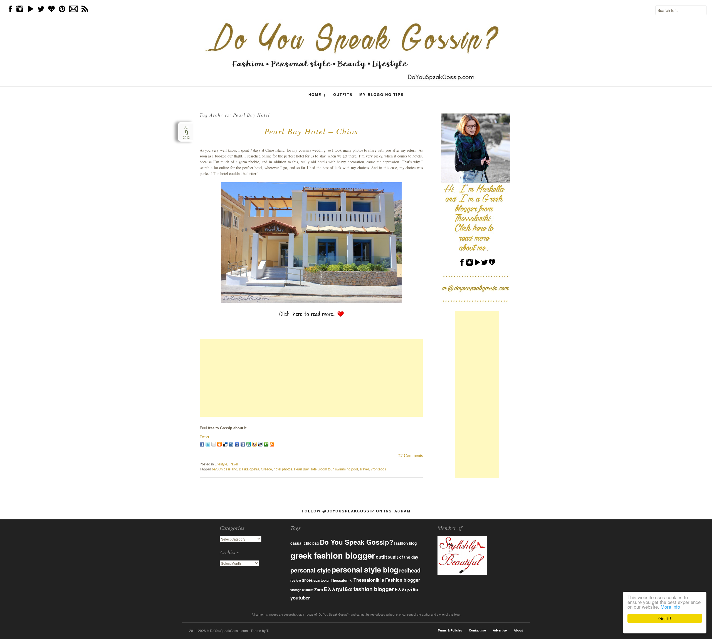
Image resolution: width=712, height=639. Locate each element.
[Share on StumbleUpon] (248, 444)
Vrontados (378, 469)
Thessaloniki (342, 580)
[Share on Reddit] (260, 444)
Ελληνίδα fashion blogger (359, 589)
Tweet (204, 436)
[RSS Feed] (272, 444)
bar (214, 469)
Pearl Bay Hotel (306, 469)
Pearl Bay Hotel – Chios (311, 131)
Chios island (227, 469)
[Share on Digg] (231, 444)
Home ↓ (317, 95)
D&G (315, 543)
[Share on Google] (237, 444)
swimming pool (346, 469)
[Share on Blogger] (219, 444)
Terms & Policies (450, 630)
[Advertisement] (311, 378)
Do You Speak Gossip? (356, 542)
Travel (233, 464)
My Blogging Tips (381, 94)
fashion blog (405, 543)
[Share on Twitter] (208, 444)
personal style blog (365, 569)
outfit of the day (403, 557)
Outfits (343, 94)
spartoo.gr (321, 580)
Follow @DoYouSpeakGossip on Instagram (356, 511)
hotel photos (283, 469)
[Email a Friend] (213, 444)
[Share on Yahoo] (254, 444)
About (518, 630)
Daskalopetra (249, 469)
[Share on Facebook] (202, 444)
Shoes (307, 580)
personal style (310, 570)
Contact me (477, 630)
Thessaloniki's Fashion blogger (386, 580)
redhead (410, 570)
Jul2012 (186, 132)
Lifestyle (221, 464)
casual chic (301, 543)
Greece (266, 469)
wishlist (307, 590)
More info (670, 606)
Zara (318, 589)
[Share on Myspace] (243, 444)
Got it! (664, 618)
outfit (381, 557)
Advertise (500, 630)
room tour (326, 469)
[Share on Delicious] (225, 444)
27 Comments (410, 455)
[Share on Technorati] (266, 444)
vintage (295, 590)
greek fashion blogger (332, 555)
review (295, 580)
